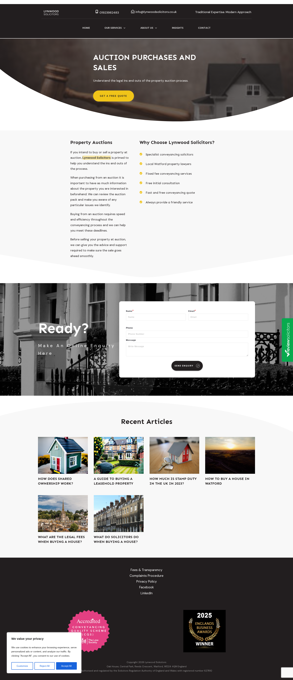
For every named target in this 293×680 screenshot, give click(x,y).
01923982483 (109, 13)
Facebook (146, 587)
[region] (44, 652)
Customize (22, 666)
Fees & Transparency (146, 570)
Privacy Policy (146, 581)
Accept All (66, 666)
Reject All (45, 666)
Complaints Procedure (146, 576)
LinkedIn (147, 593)
